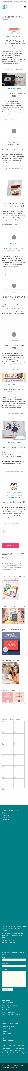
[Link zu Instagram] (18, 1069)
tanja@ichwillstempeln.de (13, 940)
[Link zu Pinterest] (20, 1069)
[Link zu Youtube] (22, 1069)
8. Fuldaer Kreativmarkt (14, 502)
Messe (18, 36)
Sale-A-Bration (6, 1010)
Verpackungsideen (14, 497)
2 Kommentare (19, 523)
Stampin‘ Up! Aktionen (8, 1007)
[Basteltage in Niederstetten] (14, 131)
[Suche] (21, 7)
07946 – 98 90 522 (10, 943)
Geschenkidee (11, 495)
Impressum (5, 1038)
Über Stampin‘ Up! (7, 1028)
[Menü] (25, 7)
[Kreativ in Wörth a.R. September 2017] (14, 237)
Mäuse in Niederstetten (14, 447)
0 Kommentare (18, 69)
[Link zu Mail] (25, 1069)
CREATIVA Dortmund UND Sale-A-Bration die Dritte (14, 43)
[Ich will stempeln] (11, 7)
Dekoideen (18, 493)
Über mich (5, 1031)
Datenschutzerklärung (8, 1040)
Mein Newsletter (6, 1033)
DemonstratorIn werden (8, 1026)
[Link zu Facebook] (16, 1069)
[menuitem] (21, 7)
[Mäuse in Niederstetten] (14, 430)
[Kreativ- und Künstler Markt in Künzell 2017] (14, 188)
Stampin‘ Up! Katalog (7, 1002)
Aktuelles (11, 36)
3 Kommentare (19, 471)
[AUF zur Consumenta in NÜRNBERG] (14, 377)
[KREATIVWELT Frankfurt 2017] (14, 79)
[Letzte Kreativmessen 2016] (14, 334)
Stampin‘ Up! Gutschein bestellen (11, 1014)
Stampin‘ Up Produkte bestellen (10, 1005)
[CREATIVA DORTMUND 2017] (14, 286)
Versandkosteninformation (9, 1012)
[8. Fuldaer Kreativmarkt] (14, 486)
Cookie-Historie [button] (13, 1067)
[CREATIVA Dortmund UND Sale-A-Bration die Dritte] (14, 31)
